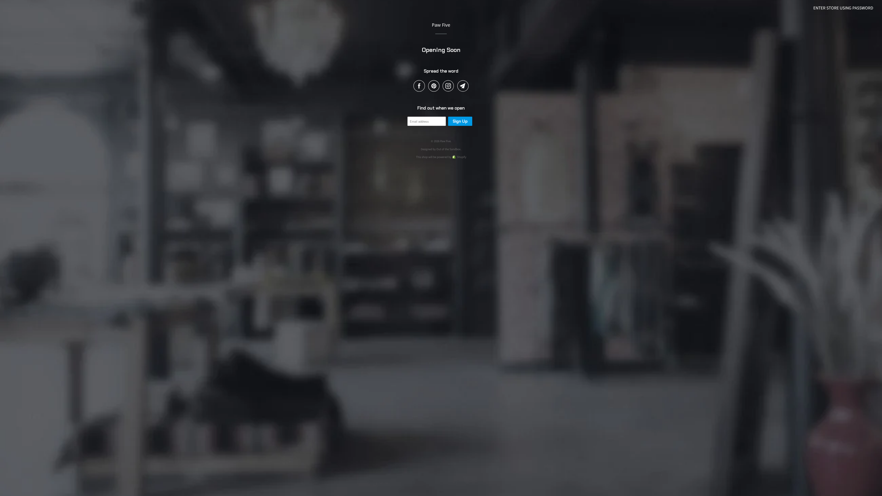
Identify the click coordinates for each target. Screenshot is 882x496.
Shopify (461, 157)
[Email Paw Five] (463, 86)
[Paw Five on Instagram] (449, 86)
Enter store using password (843, 8)
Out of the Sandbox (448, 149)
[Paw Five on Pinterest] (435, 86)
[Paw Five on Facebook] (420, 86)
